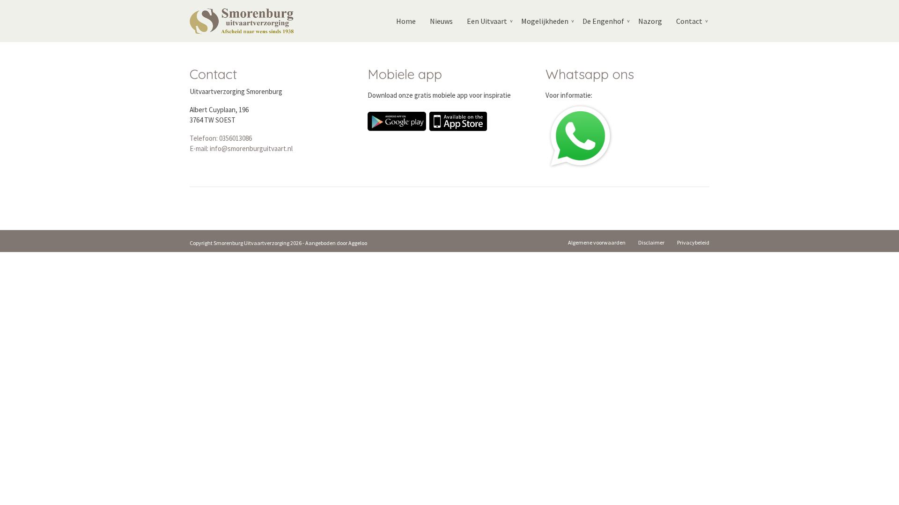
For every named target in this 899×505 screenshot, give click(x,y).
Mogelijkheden (544, 21)
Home (406, 21)
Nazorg (650, 21)
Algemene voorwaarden (597, 242)
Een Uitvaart (487, 21)
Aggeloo (357, 242)
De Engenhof (603, 21)
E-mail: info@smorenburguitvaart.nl (241, 148)
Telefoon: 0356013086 (221, 138)
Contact (689, 21)
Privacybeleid (693, 242)
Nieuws (441, 21)
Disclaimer (651, 242)
